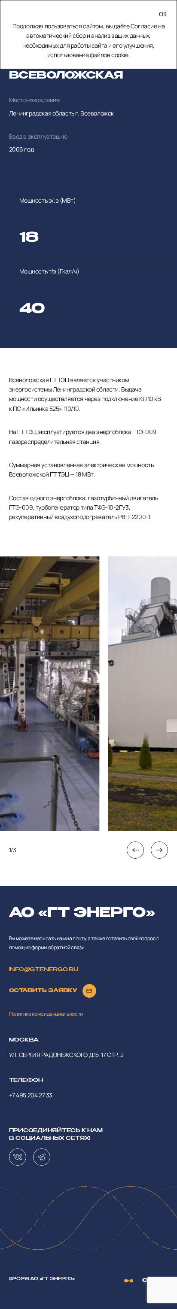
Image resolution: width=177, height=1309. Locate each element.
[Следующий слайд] (159, 850)
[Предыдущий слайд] (135, 850)
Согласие (144, 26)
